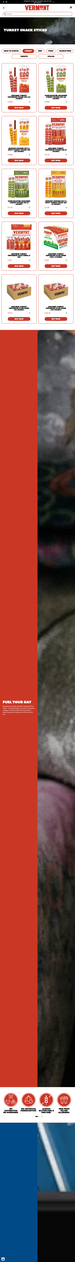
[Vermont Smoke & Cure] (37, 7)
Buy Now (19, 108)
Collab (51, 56)
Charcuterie (65, 51)
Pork (50, 51)
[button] (70, 8)
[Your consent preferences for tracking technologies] (3, 1259)
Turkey (28, 51)
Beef (40, 51)
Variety (24, 56)
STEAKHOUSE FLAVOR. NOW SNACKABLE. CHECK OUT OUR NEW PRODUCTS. (37, 1)
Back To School (11, 51)
